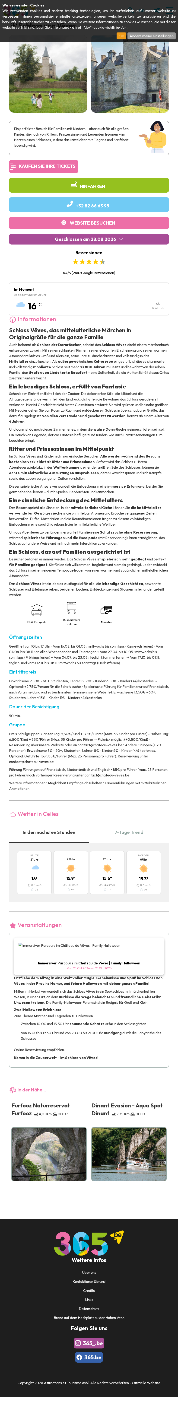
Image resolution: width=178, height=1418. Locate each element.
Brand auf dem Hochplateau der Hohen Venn (89, 1317)
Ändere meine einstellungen (152, 36)
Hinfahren (92, 186)
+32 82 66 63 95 (92, 206)
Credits (89, 1290)
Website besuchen (92, 223)
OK (121, 36)
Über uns (89, 1272)
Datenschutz (89, 1308)
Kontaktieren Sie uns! (89, 1281)
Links (89, 1299)
